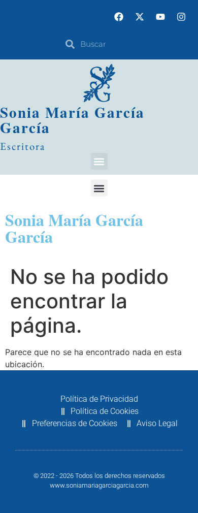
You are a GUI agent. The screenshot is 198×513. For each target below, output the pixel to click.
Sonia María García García (72, 120)
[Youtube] (160, 17)
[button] (99, 161)
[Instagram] (181, 17)
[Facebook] (119, 17)
